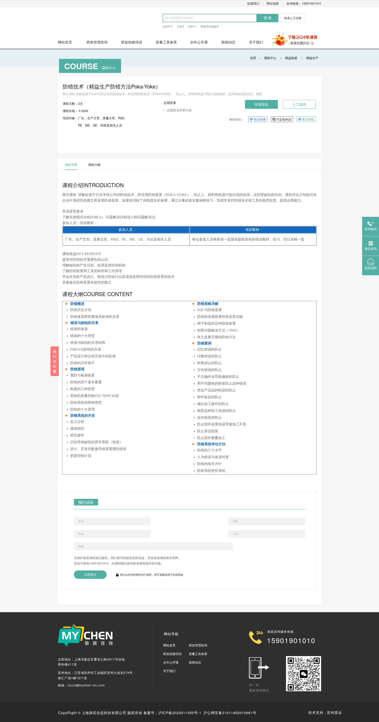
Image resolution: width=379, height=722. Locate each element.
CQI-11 (192, 26)
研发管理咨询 (96, 42)
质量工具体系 (166, 42)
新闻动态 (228, 42)
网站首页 (169, 645)
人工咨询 (299, 104)
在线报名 (261, 104)
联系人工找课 (292, 18)
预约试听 (86, 502)
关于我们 (256, 42)
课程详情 (71, 164)
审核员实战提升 (209, 26)
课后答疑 (308, 119)
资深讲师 (260, 119)
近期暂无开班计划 (179, 110)
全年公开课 (199, 42)
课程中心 (270, 58)
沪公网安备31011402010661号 (230, 712)
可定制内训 (283, 119)
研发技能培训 (131, 42)
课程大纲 (94, 164)
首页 (253, 58)
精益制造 (291, 58)
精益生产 (312, 58)
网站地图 (272, 3)
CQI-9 (180, 26)
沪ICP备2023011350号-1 (179, 712)
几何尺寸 (168, 26)
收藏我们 (253, 3)
